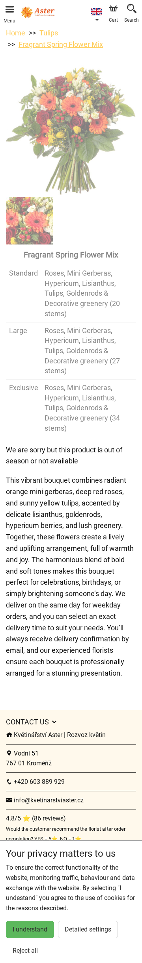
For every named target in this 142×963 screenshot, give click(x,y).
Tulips (48, 33)
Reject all (25, 950)
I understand (30, 929)
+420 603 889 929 (38, 781)
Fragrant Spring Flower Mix (61, 44)
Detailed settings (88, 929)
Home (15, 33)
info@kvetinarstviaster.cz (48, 800)
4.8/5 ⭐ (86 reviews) (36, 818)
